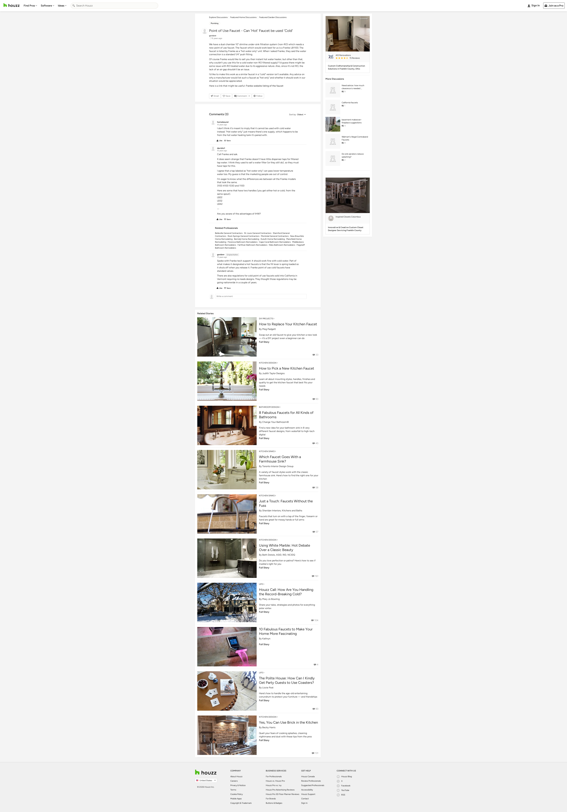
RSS (343, 795)
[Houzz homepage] (11, 5)
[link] (351, 58)
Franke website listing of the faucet (264, 85)
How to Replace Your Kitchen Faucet (288, 324)
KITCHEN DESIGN (267, 363)
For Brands (271, 798)
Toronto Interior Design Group (277, 466)
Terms (233, 790)
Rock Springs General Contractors (243, 236)
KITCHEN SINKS (267, 451)
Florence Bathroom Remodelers (243, 242)
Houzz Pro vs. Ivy (273, 785)
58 (317, 487)
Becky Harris (268, 727)
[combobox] (114, 6)
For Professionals (274, 776)
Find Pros (29, 5)
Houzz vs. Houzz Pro (275, 781)
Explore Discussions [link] (218, 17)
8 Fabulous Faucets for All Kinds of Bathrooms (286, 414)
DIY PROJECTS (266, 318)
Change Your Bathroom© (275, 422)
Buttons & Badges (274, 803)
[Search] (74, 6)
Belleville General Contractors (229, 233)
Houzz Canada (308, 776)
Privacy (233, 785)
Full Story (264, 341)
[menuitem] (30, 5)
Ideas (61, 5)
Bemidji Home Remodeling (246, 239)
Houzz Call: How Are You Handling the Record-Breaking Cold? (286, 591)
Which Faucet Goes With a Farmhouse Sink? (280, 459)
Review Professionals (311, 781)
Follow (259, 96)
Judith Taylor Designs (273, 373)
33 (317, 354)
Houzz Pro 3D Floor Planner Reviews (282, 794)
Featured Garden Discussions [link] (273, 17)
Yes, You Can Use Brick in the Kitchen (288, 722)
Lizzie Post (267, 687)
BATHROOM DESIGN (269, 407)
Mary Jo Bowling (271, 599)
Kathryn (266, 638)
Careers (234, 781)
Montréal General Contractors (275, 236)
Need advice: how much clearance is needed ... (353, 87)
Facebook (345, 785)
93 (317, 399)
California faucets (350, 102)
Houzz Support (308, 794)
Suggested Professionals (312, 785)
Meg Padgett (269, 329)
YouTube (345, 790)
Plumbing (214, 23)
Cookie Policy (236, 794)
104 (316, 620)
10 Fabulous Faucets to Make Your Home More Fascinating (286, 631)
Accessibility (307, 790)
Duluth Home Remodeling (273, 239)
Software (46, 5)
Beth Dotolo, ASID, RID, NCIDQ (278, 554)
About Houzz (236, 776)
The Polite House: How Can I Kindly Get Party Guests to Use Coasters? (287, 680)
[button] (297, 114)
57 (317, 531)
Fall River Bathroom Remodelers (252, 245)
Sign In (304, 803)
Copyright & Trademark (241, 803)
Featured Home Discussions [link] (243, 17)
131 (316, 753)
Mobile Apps (236, 798)
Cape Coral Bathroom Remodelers (275, 242)
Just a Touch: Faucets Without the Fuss (286, 503)
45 (317, 443)
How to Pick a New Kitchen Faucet (286, 368)
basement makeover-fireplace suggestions (352, 121)
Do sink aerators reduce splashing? (353, 155)
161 (316, 576)
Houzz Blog (346, 776)
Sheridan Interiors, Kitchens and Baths (282, 510)
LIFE (261, 584)
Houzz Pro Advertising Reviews (280, 790)
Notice (242, 785)
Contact (305, 798)
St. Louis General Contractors (257, 233)
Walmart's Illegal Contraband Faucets (355, 138)
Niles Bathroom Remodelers (282, 245)
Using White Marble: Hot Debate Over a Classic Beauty (284, 547)
